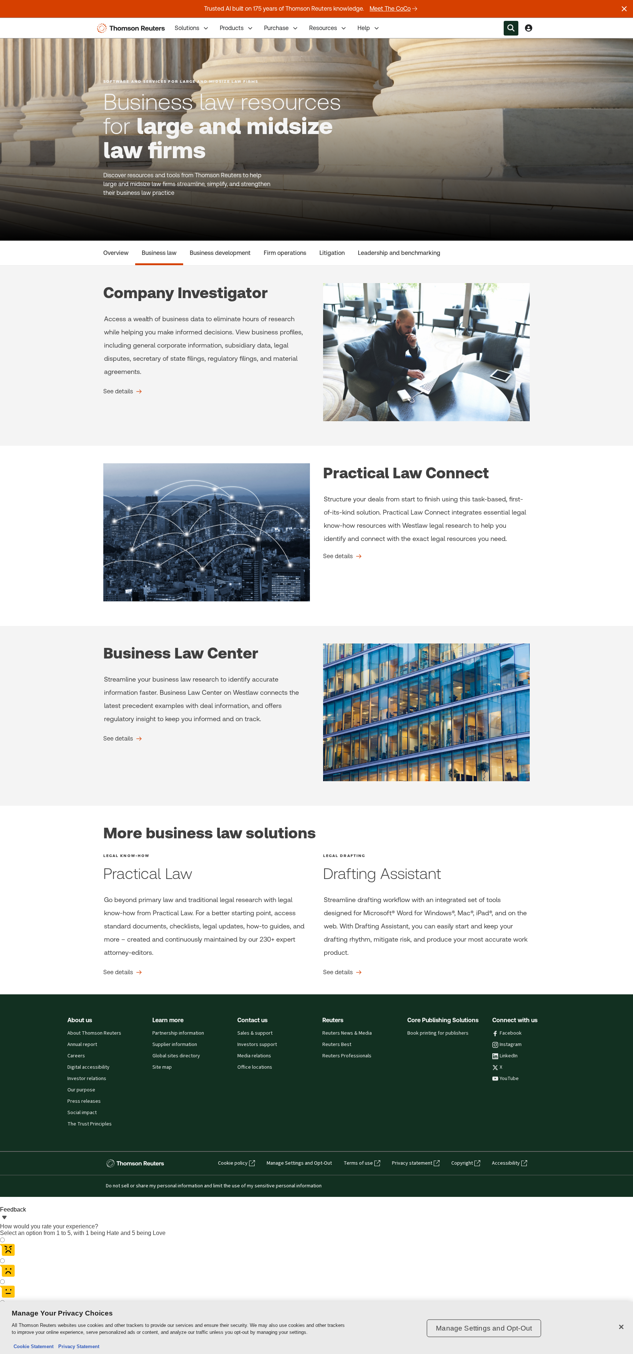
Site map (162, 1067)
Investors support (257, 1044)
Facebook (511, 1033)
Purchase (276, 28)
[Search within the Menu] (511, 28)
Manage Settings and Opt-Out (299, 1163)
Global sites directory (176, 1056)
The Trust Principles (89, 1124)
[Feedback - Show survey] (4, 1218)
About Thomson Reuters (94, 1033)
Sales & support (255, 1033)
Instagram (511, 1044)
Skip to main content (32, 23)
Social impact (82, 1112)
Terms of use (358, 1163)
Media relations (254, 1056)
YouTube (509, 1078)
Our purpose (81, 1090)
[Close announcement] (624, 8)
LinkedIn (509, 1056)
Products (232, 28)
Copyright (462, 1163)
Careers (76, 1056)
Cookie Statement (33, 1346)
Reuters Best (336, 1044)
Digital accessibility (88, 1067)
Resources (323, 28)
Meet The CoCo (390, 8)
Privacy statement (412, 1163)
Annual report (82, 1044)
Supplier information (174, 1044)
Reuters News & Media (347, 1033)
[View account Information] (528, 28)
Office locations (254, 1067)
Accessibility (506, 1163)
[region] (316, 1328)
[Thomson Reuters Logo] (132, 28)
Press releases (84, 1101)
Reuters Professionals (346, 1056)
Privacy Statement (77, 1346)
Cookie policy (233, 1163)
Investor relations (86, 1078)
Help (364, 28)
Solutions (187, 28)
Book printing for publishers (438, 1033)
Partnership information (178, 1033)
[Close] (621, 1327)
